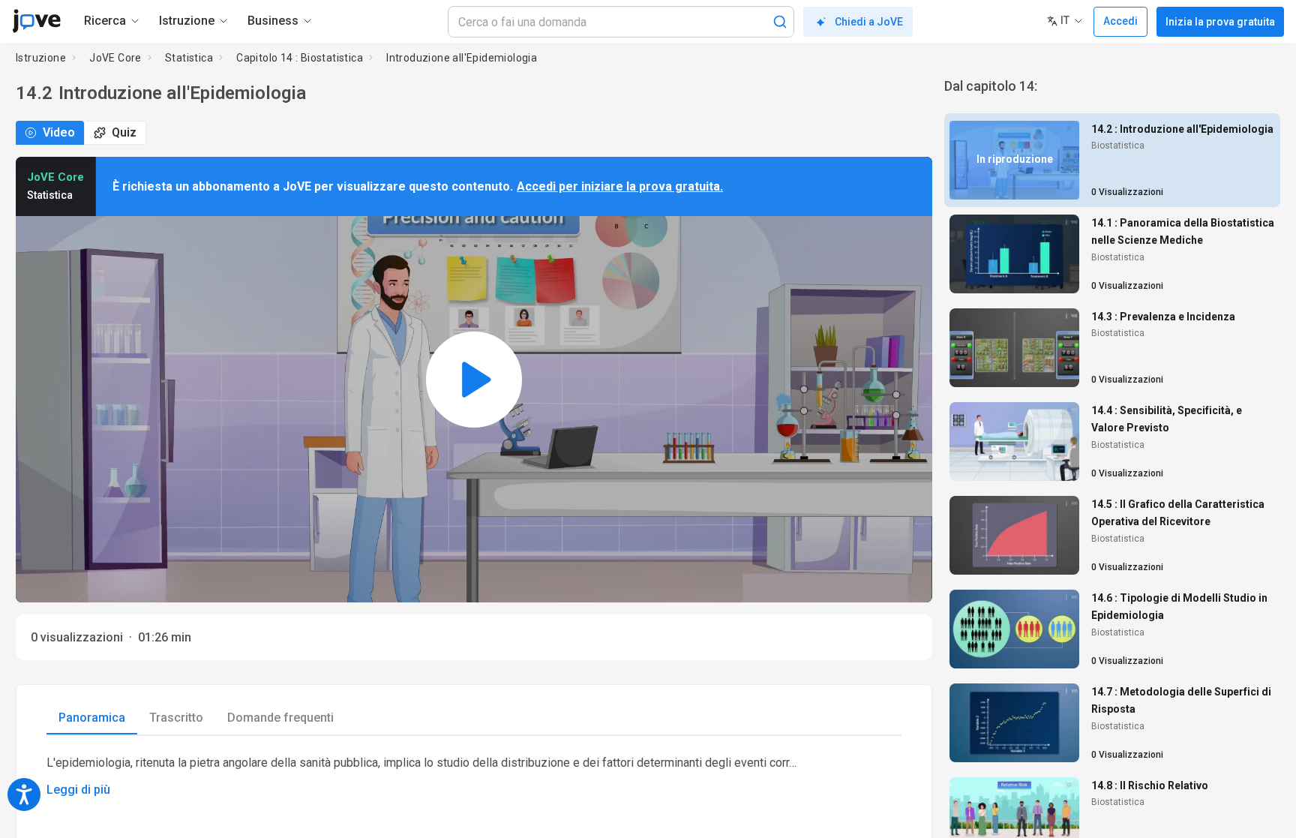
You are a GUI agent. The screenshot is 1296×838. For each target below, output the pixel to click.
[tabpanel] (474, 776)
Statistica (189, 58)
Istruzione (41, 58)
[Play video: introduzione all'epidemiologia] (474, 379)
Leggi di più (78, 789)
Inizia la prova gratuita (1220, 22)
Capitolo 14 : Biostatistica (299, 58)
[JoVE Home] (36, 21)
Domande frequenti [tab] (280, 717)
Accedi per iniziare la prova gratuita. (620, 186)
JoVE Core (115, 58)
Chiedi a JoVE (869, 22)
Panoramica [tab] (91, 717)
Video (59, 132)
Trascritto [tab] (176, 717)
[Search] (780, 21)
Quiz (124, 132)
